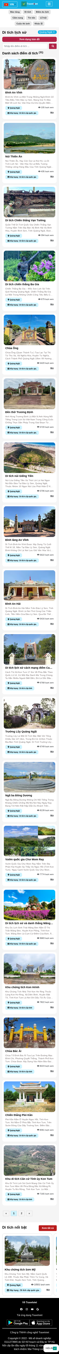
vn (11, 4)
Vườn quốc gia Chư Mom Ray (24, 859)
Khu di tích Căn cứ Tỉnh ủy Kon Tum (28, 1178)
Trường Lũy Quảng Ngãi (21, 731)
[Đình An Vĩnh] (29, 74)
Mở (52, 112)
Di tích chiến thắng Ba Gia (22, 284)
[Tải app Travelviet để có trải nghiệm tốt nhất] (18, 1323)
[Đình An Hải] (29, 585)
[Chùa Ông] (29, 329)
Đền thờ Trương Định (19, 412)
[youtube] (32, 1309)
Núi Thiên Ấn (13, 156)
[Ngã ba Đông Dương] (29, 777)
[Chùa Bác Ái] (29, 1032)
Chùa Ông (11, 348)
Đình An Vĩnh (13, 92)
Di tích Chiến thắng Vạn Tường (25, 220)
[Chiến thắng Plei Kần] (29, 1096)
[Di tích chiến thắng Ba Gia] (29, 265)
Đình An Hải (13, 603)
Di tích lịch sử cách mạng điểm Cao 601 (28, 667)
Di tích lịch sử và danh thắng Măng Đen (27, 923)
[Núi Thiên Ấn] (29, 138)
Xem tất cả (48, 1228)
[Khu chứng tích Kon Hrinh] (29, 968)
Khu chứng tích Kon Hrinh (22, 987)
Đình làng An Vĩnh (17, 539)
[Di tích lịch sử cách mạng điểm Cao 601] (29, 649)
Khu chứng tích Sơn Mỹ (20, 1269)
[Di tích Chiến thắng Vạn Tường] (29, 202)
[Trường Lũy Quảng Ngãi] (29, 713)
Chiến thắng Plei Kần (19, 1115)
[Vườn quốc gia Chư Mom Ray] (29, 841)
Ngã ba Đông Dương (18, 795)
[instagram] (27, 1309)
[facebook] (21, 1309)
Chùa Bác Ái (13, 1051)
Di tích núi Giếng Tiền (19, 475)
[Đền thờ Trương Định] (29, 393)
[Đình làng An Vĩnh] (29, 521)
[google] (37, 1309)
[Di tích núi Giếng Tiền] (29, 457)
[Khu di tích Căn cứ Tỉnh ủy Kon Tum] (29, 1160)
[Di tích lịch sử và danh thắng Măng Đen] (29, 905)
